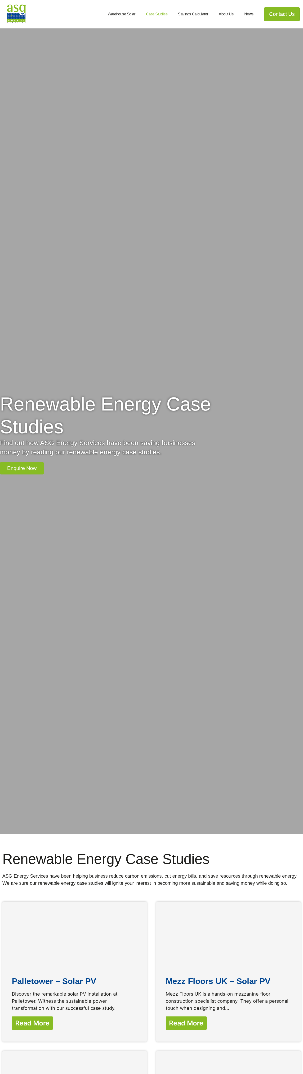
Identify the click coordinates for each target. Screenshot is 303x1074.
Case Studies (157, 14)
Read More (32, 1023)
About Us (226, 14)
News (249, 14)
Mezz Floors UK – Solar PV (218, 981)
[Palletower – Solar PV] (74, 934)
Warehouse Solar (121, 14)
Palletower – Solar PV (54, 981)
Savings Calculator (193, 14)
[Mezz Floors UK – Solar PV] (228, 934)
